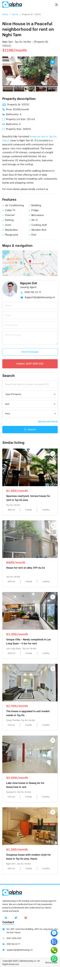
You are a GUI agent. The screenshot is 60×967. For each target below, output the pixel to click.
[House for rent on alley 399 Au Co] (30, 538)
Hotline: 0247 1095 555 (30, 363)
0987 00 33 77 (33, 292)
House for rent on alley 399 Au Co (25, 567)
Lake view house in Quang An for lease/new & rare (25, 785)
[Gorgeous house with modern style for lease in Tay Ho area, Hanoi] (30, 825)
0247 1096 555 (14, 938)
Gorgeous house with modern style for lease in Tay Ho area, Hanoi (28, 856)
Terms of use (51, 962)
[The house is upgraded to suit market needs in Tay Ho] (30, 682)
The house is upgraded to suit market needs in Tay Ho (28, 713)
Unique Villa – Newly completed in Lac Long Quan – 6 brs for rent (28, 641)
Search (32, 429)
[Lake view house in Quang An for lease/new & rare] (30, 754)
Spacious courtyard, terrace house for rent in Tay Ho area (28, 498)
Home (5, 14)
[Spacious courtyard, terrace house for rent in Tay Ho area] (30, 467)
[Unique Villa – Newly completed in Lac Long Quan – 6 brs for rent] (30, 610)
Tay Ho (15, 14)
